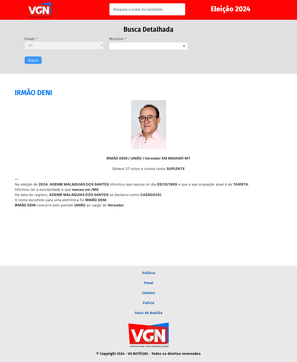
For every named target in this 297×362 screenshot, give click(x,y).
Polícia (148, 303)
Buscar (33, 60)
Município (118, 39)
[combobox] (147, 9)
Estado (31, 39)
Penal (148, 283)
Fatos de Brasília (148, 313)
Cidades (148, 293)
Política (148, 273)
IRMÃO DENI (33, 92)
